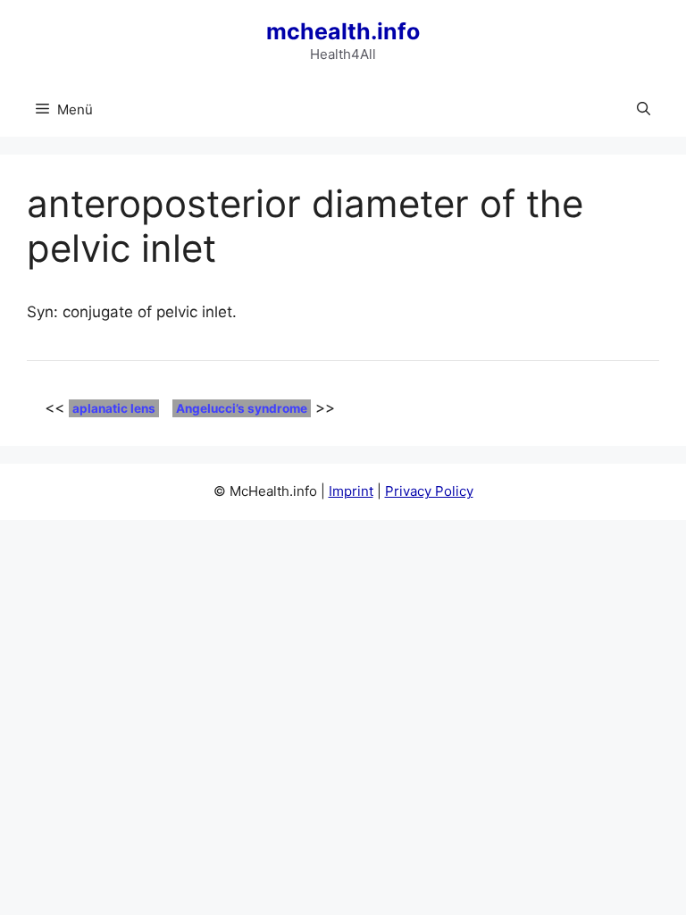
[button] (643, 110)
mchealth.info (343, 31)
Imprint (351, 491)
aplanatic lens (113, 408)
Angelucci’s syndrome (241, 408)
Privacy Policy (429, 491)
